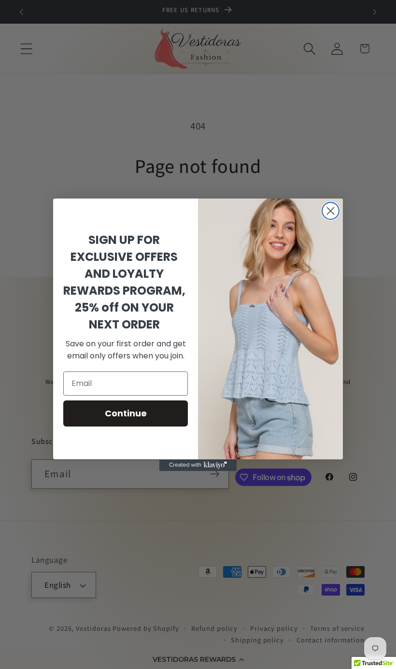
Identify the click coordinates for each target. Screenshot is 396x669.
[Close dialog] (330, 210)
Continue (126, 413)
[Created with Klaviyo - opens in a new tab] (198, 465)
